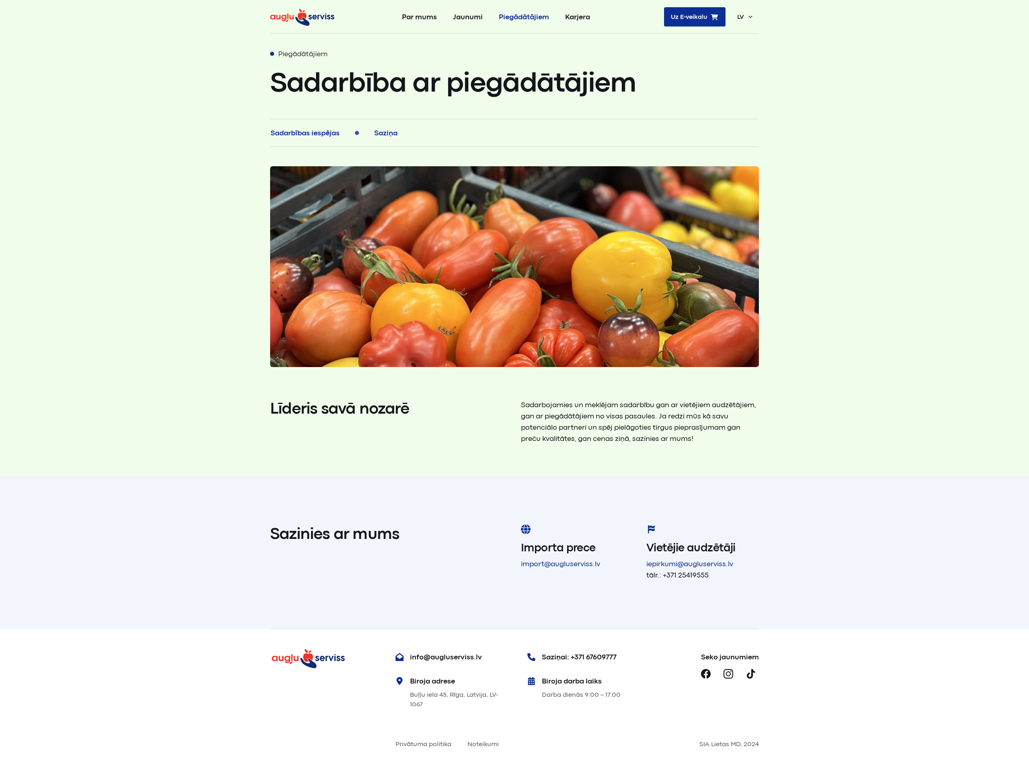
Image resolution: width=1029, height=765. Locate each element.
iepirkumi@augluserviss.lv (689, 564)
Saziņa (386, 133)
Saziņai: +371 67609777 (579, 657)
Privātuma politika (423, 744)
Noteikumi (483, 744)
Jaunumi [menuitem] (468, 17)
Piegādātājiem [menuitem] (524, 17)
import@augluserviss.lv (560, 564)
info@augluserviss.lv (446, 657)
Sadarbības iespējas (305, 133)
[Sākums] (302, 17)
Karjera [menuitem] (577, 17)
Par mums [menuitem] (419, 17)
